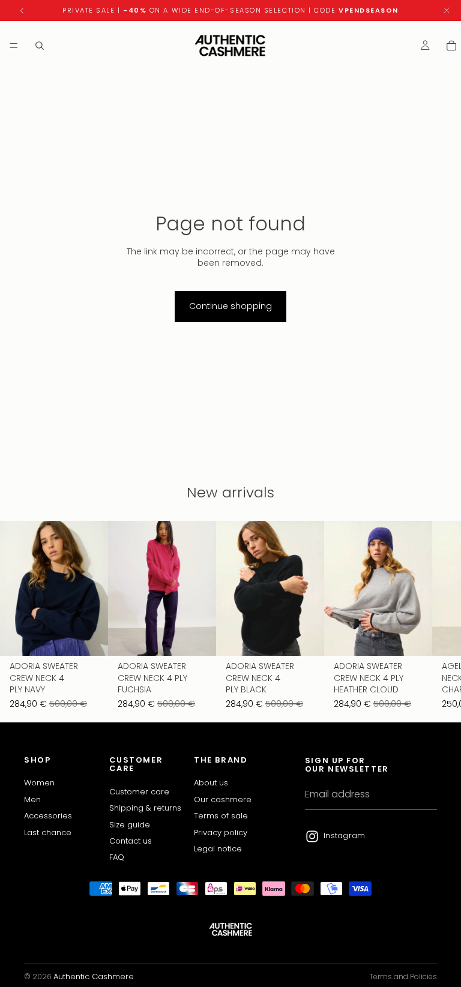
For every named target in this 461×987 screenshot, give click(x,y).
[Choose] (89, 637)
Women (39, 782)
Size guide (129, 824)
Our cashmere (223, 799)
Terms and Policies (403, 976)
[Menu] (14, 45)
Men (32, 799)
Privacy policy (220, 832)
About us (211, 782)
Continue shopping (230, 306)
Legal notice (218, 848)
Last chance (47, 832)
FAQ (116, 857)
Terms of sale (221, 815)
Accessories (48, 815)
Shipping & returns (145, 808)
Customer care (139, 791)
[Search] (39, 45)
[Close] (446, 10)
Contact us (130, 840)
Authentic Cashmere (93, 976)
